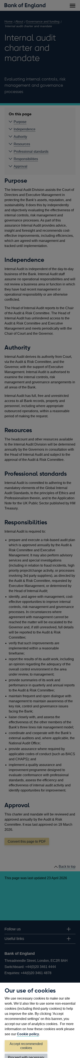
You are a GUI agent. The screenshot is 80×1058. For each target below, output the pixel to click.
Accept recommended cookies (26, 1046)
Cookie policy (28, 1034)
